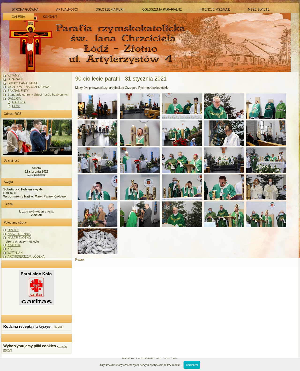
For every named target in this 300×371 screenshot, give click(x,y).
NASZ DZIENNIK (19, 234)
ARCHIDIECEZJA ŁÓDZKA (26, 256)
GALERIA (19, 102)
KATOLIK (14, 245)
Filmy (16, 106)
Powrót (80, 259)
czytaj (58, 326)
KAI (10, 249)
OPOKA (13, 230)
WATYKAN (15, 253)
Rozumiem (192, 365)
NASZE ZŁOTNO (19, 238)
